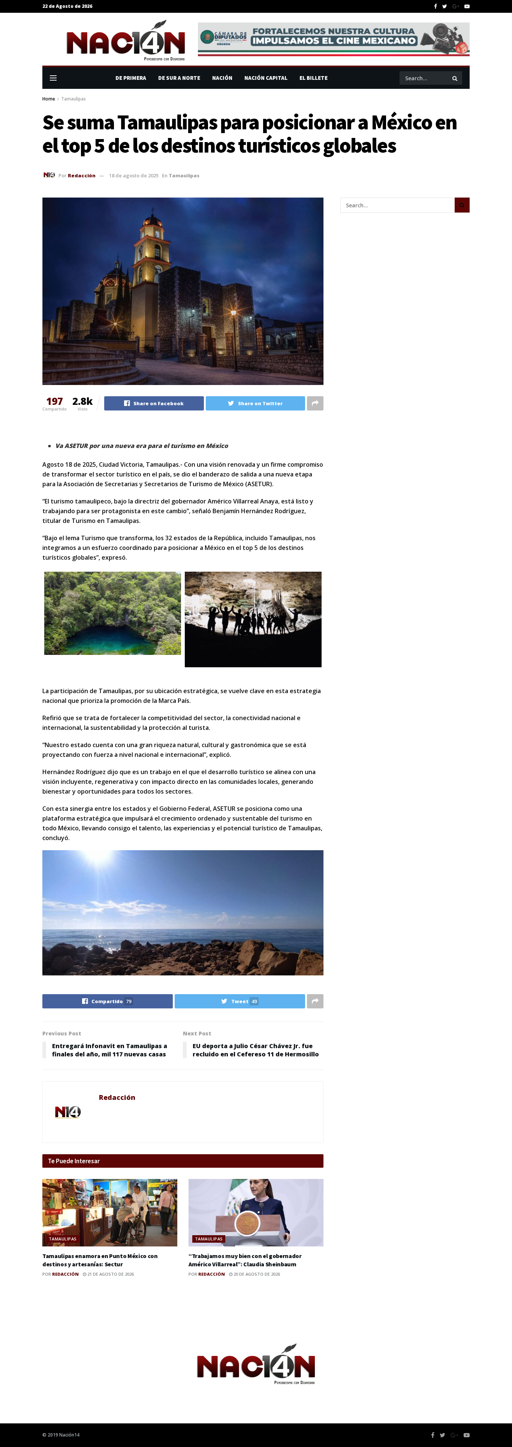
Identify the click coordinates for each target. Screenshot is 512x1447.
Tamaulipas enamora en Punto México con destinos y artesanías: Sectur (100, 1260)
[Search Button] (455, 78)
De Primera (130, 77)
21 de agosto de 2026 (110, 1274)
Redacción (82, 175)
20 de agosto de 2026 (256, 1274)
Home (48, 99)
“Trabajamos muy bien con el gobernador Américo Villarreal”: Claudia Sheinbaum (245, 1260)
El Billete (313, 77)
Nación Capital (265, 77)
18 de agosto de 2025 (134, 175)
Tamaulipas (73, 99)
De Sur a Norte (179, 77)
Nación (222, 77)
